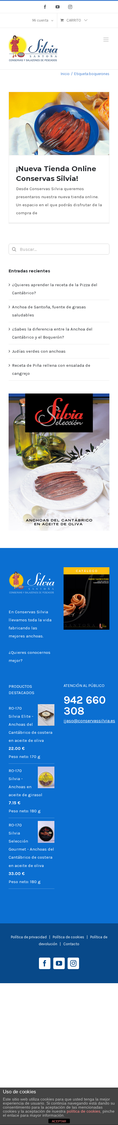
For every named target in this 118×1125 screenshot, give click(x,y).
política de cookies (83, 1111)
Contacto (71, 944)
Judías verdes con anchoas (39, 351)
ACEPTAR (59, 1121)
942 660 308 (85, 705)
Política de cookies (69, 937)
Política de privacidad (29, 937)
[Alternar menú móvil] (106, 40)
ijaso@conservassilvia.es (89, 720)
